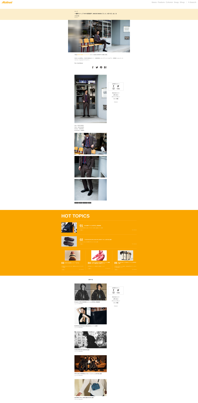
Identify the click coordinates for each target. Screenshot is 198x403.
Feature (161, 2)
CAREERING (76, 202)
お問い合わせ (115, 94)
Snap (176, 2)
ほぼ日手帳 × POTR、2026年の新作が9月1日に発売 (84, 397)
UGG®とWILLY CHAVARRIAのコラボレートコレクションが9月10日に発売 (88, 373)
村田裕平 (89, 202)
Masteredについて (115, 92)
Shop (182, 2)
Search (193, 2)
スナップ (76, 11)
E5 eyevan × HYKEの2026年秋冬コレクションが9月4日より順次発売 (87, 302)
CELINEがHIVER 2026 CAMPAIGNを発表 (81, 349)
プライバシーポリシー (116, 96)
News (154, 2)
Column (169, 2)
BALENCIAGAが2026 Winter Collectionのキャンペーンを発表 (85, 325)
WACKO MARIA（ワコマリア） (83, 54)
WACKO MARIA (85, 202)
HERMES (80, 202)
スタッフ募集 (115, 98)
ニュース (76, 303)
